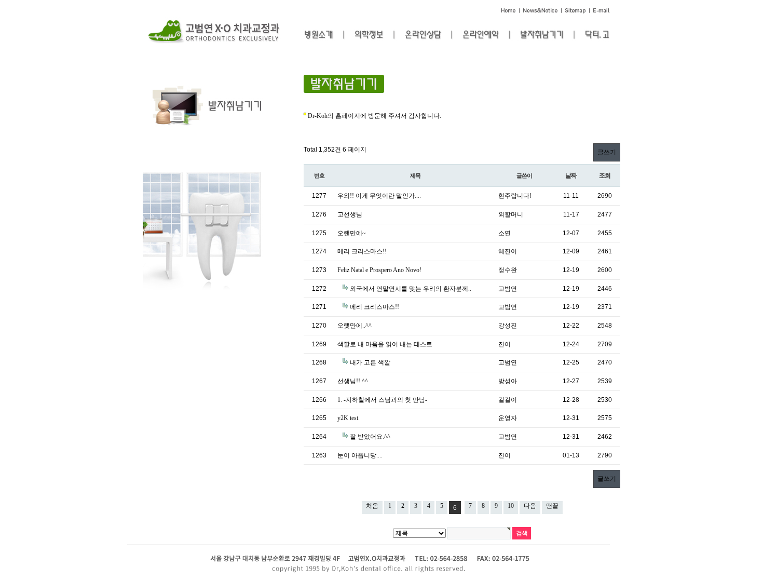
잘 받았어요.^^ (370, 436)
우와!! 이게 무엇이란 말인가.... (379, 195)
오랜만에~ (351, 233)
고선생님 (349, 214)
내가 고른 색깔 (370, 362)
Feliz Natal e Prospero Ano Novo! (379, 270)
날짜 (571, 175)
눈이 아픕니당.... (360, 455)
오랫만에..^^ (354, 325)
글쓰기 (606, 152)
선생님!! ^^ (352, 381)
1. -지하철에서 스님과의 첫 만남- (382, 399)
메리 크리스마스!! (362, 251)
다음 (530, 505)
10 (511, 505)
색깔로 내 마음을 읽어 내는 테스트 (384, 344)
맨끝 (552, 505)
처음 (372, 505)
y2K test (347, 418)
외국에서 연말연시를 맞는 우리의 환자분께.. (410, 288)
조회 (604, 175)
